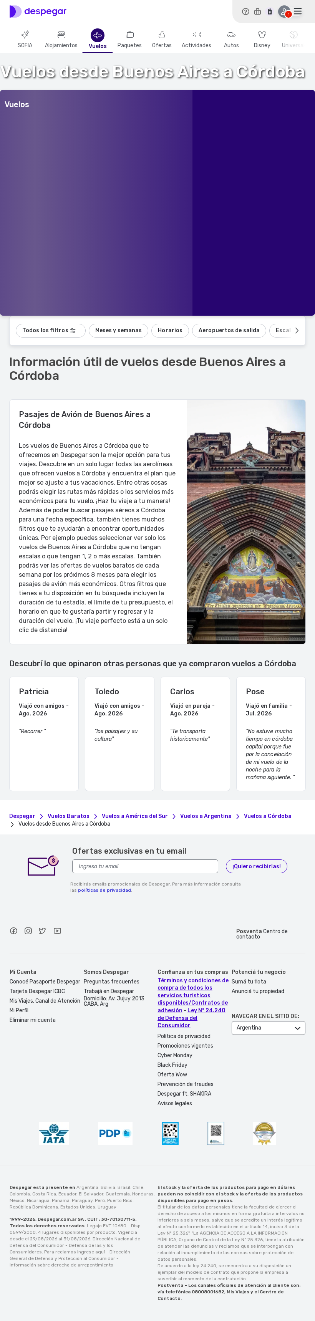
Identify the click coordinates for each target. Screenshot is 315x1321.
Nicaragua (38, 1200)
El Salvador (91, 1194)
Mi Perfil (19, 1010)
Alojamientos (61, 45)
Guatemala (118, 1194)
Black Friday (172, 1065)
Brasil (124, 1187)
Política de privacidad (184, 1036)
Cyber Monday (175, 1055)
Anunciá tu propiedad (258, 991)
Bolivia (108, 1187)
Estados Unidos (77, 1207)
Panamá (61, 1200)
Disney (262, 45)
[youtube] (57, 932)
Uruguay (107, 1207)
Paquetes (130, 45)
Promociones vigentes (185, 1046)
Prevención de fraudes (186, 1084)
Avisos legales (175, 1103)
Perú (100, 1200)
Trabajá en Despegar (109, 991)
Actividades (196, 45)
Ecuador (67, 1194)
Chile (138, 1187)
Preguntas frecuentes (111, 981)
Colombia (20, 1194)
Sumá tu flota (249, 981)
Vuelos (98, 46)
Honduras (143, 1194)
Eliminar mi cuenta (33, 1020)
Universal (293, 45)
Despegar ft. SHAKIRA (184, 1094)
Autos (231, 45)
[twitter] (42, 932)
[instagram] (28, 932)
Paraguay (82, 1200)
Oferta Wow (172, 1074)
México (17, 1200)
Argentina (87, 1187)
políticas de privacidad (104, 890)
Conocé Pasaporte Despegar (45, 981)
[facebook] (13, 932)
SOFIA (25, 45)
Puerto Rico (120, 1200)
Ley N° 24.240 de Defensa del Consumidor (191, 1018)
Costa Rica (44, 1194)
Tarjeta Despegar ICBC (37, 991)
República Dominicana (34, 1207)
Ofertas (162, 45)
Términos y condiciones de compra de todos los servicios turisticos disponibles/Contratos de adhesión (193, 995)
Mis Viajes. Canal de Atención (45, 1001)
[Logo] (38, 11)
